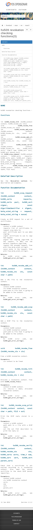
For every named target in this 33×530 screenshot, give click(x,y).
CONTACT (16, 523)
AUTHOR (23, 9)
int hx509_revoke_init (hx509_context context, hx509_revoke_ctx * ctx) (16, 86)
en (22, 25)
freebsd (9, 25)
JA (30, 29)
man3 (27, 25)
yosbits (17, 513)
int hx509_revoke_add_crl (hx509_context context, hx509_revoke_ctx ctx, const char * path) (17, 70)
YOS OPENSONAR (16, 516)
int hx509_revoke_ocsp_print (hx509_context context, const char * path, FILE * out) (16, 91)
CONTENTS (11, 9)
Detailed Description (8, 51)
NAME (3, 45)
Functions (7, 48)
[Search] (27, 16)
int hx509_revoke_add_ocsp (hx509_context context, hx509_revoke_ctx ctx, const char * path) (17, 76)
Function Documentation (9, 55)
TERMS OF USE (16, 520)
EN (27, 29)
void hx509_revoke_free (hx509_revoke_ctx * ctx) (17, 81)
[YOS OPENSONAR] (16, 4)
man (16, 25)
